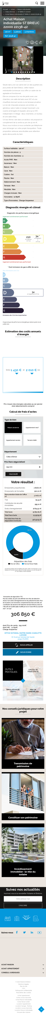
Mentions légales (23, 984)
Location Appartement (24, 1004)
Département (10, 452)
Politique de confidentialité (23, 990)
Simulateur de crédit (13, 691)
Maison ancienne (13, 427)
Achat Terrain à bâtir (23, 1002)
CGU (23, 988)
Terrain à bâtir (32, 440)
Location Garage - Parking (24, 1006)
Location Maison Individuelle (23, 1010)
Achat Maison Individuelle (24, 999)
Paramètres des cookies (23, 992)
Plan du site (23, 986)
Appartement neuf (32, 427)
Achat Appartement (24, 995)
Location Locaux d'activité (23, 1008)
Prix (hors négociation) (14, 462)
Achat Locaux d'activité (23, 997)
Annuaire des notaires (23, 1012)
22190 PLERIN (23, 636)
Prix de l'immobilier (33, 691)
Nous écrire (25, 652)
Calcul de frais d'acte (33, 671)
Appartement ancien (13, 440)
